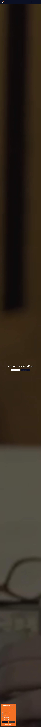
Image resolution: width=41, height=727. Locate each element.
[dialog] (8, 715)
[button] (28, 2)
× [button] (14, 704)
